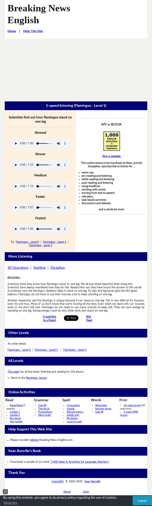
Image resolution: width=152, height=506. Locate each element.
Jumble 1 (15, 412)
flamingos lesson (36, 378)
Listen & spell (74, 421)
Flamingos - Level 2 (54, 242)
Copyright (58, 481)
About (67, 492)
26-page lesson (132, 405)
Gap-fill (42, 405)
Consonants (73, 405)
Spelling (39, 268)
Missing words (103, 409)
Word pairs (101, 405)
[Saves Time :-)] (111, 141)
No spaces (15, 418)
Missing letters (75, 412)
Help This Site (33, 31)
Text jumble (16, 421)
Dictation (57, 268)
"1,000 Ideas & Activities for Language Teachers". (79, 462)
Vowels (71, 409)
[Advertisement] (76, 68)
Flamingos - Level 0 (27, 242)
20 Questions (18, 268)
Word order (44, 415)
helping (34, 440)
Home (12, 31)
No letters (72, 418)
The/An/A (43, 409)
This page (13, 371)
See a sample (111, 156)
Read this (10, 503)
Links (86, 492)
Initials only (73, 415)
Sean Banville (92, 481)
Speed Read (16, 405)
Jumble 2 (15, 415)
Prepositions (45, 412)
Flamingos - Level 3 (40, 245)
